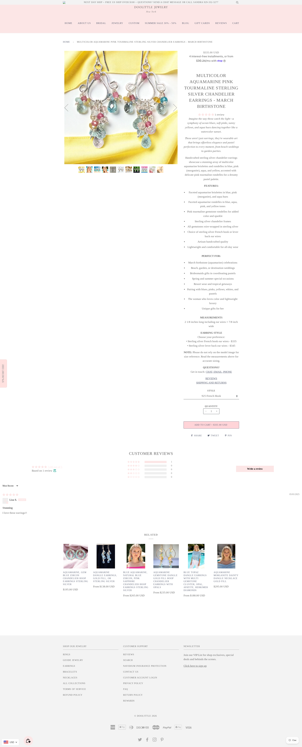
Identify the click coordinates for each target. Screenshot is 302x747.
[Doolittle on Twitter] (140, 740)
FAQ (125, 689)
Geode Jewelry (73, 660)
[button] (206, 114)
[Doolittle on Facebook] (147, 740)
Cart (235, 23)
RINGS (66, 654)
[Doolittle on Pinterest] (162, 740)
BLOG (185, 23)
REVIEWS (221, 23)
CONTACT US (130, 672)
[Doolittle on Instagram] (155, 740)
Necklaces (70, 677)
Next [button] (173, 107)
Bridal (101, 23)
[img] (10, 494)
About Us (84, 23)
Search (128, 660)
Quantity (211, 406)
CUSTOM (134, 23)
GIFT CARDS (202, 23)
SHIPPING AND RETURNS (211, 382)
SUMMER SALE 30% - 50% (160, 23)
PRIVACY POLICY (133, 683)
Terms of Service (74, 689)
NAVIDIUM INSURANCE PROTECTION (144, 666)
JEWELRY (117, 23)
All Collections (74, 683)
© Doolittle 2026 (145, 716)
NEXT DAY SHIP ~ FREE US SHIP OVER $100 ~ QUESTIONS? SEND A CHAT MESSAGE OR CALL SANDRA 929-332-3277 (151, 2)
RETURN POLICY (133, 695)
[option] (121, 107)
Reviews (128, 654)
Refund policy (72, 695)
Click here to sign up (195, 665)
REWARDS (129, 701)
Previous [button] (68, 107)
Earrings (69, 666)
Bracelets (70, 672)
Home (68, 23)
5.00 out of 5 (55, 466)
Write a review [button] (255, 468)
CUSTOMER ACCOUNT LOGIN (140, 677)
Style (211, 391)
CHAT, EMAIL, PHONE (219, 371)
